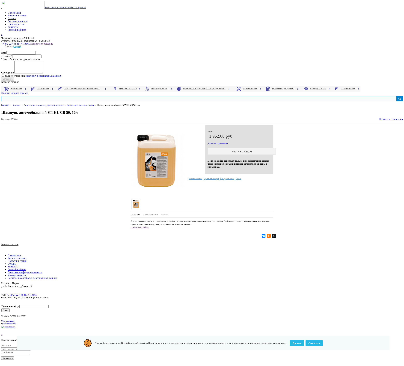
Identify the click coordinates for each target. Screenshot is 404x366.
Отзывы (12, 18)
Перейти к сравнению (391, 119)
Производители (16, 24)
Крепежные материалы (128, 89)
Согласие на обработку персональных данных (32, 278)
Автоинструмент (18, 89)
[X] (274, 236)
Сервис (238, 179)
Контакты (13, 27)
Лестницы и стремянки (160, 89)
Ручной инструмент (251, 89)
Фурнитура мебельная (319, 89)
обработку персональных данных (43, 75)
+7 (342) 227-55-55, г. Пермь (22, 294)
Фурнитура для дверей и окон (284, 89)
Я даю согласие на (33, 75)
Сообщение (7, 72)
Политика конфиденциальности (25, 272)
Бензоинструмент (44, 89)
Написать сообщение (41, 43)
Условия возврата (17, 275)
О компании (14, 12)
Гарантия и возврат (211, 179)
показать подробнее (140, 227)
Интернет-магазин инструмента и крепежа (65, 7)
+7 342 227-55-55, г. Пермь (15, 43)
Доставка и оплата (17, 21)
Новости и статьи (17, 15)
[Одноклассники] (269, 236)
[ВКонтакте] (264, 236)
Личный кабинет (17, 29)
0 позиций (17, 46)
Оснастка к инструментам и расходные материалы (204, 89)
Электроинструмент (349, 89)
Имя (3, 52)
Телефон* (6, 56)
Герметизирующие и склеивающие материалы (83, 89)
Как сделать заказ (227, 179)
